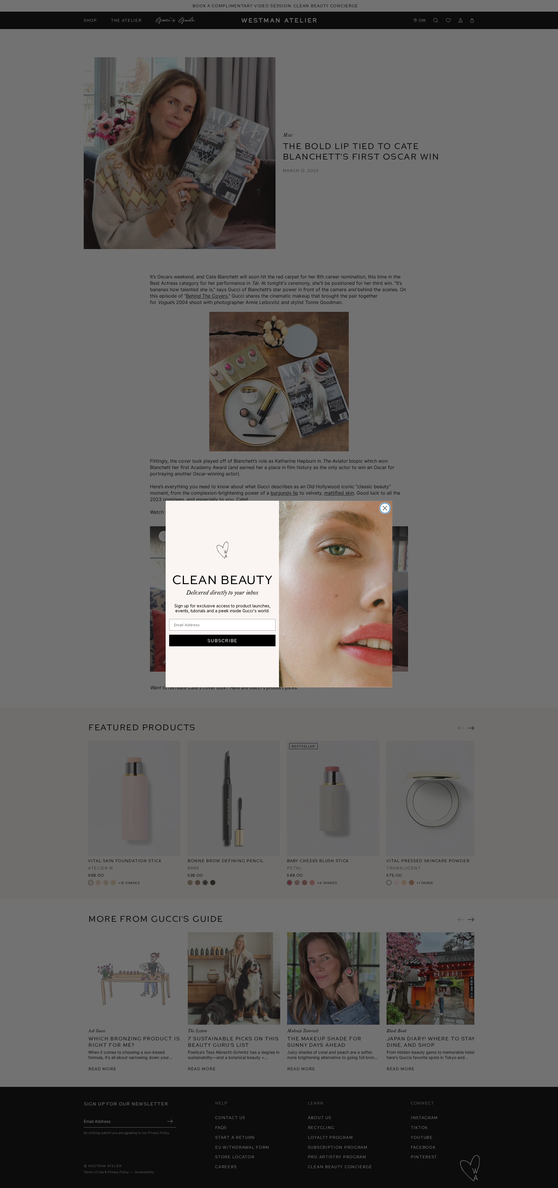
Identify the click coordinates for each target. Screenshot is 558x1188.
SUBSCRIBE (222, 640)
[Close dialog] (385, 508)
